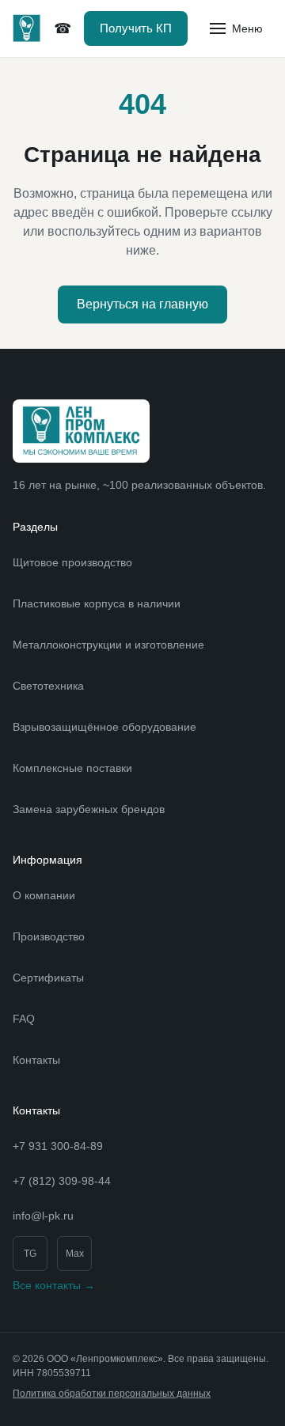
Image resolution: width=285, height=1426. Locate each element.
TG (30, 1253)
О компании (44, 895)
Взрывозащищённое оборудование (104, 727)
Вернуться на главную (142, 304)
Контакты (36, 1059)
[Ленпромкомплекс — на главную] (27, 28)
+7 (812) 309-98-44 (62, 29)
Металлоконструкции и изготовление (108, 644)
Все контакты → (54, 1285)
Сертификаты (48, 977)
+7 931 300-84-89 (58, 1146)
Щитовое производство (72, 562)
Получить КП (136, 28)
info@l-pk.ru (43, 1215)
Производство (49, 936)
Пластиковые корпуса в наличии (96, 603)
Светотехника (48, 685)
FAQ (24, 1018)
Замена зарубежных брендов (89, 809)
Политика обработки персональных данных (112, 1393)
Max (75, 1253)
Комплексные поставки (72, 768)
